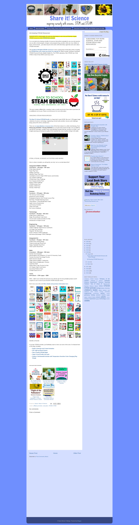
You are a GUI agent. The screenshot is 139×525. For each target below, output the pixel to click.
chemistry (107, 288)
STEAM (51, 405)
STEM (54, 405)
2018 (87, 252)
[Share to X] (57, 404)
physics (98, 297)
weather (108, 298)
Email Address (90, 49)
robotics (108, 297)
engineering (87, 293)
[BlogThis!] (55, 404)
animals (93, 288)
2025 (87, 241)
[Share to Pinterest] (60, 404)
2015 (87, 270)
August (89, 254)
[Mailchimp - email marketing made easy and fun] (104, 56)
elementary (107, 291)
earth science (94, 291)
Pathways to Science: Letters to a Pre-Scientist (61, 382)
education (45, 405)
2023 (87, 245)
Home (31, 28)
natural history (92, 297)
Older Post (77, 453)
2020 (87, 248)
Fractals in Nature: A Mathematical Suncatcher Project (99, 136)
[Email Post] (51, 403)
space (97, 298)
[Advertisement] (55, 471)
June (88, 261)
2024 (87, 243)
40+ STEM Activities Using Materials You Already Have (36, 382)
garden (103, 293)
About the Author (40, 28)
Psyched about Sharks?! (97, 156)
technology (103, 298)
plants (103, 297)
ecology (101, 291)
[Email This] (54, 404)
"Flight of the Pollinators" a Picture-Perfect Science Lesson (36, 398)
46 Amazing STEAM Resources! (95, 259)
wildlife (87, 301)
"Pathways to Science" (97, 280)
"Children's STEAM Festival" (91, 279)
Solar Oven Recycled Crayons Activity (96, 64)
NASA (101, 286)
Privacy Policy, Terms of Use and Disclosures (59, 28)
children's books (90, 290)
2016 (87, 268)
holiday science (96, 295)
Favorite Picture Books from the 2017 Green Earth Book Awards (48, 382)
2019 (87, 250)
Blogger (79, 521)
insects (104, 295)
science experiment (90, 298)
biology (98, 288)
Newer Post (33, 453)
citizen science (103, 290)
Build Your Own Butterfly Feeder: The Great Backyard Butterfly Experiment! (99, 146)
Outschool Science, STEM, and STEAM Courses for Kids (89, 28)
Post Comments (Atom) (42, 456)
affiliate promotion (37, 405)
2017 (87, 266)
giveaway (87, 295)
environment (96, 293)
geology (108, 293)
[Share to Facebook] (58, 404)
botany (102, 288)
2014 (87, 273)
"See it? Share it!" (96, 284)
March (89, 264)
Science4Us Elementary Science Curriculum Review (49, 398)
